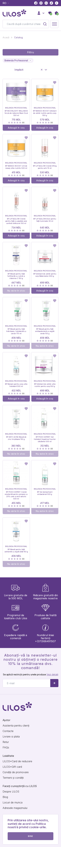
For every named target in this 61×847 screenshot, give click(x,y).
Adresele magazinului (15, 808)
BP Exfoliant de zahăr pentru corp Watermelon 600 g (44, 275)
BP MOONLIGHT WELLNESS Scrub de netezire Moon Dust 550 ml (16, 113)
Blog (5, 797)
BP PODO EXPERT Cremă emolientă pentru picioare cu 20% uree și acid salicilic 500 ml (16, 495)
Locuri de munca (12, 802)
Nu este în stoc (16, 290)
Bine (30, 836)
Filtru (30, 52)
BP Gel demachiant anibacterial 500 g (44, 493)
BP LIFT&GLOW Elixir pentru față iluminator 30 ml (44, 220)
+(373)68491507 (45, 641)
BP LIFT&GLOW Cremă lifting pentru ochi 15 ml (45, 167)
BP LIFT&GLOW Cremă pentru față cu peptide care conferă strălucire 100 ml (16, 221)
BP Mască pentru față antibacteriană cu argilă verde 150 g (44, 331)
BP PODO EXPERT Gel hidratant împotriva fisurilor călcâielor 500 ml (45, 439)
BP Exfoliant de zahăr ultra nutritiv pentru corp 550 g (44, 385)
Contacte (8, 731)
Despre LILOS (11, 791)
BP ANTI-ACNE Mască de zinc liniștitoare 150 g (16, 438)
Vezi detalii (52, 674)
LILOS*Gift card (12, 766)
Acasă (6, 37)
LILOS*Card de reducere (17, 761)
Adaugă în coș (16, 127)
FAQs (6, 747)
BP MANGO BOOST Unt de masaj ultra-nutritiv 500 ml (16, 167)
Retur (6, 742)
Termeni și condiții (13, 777)
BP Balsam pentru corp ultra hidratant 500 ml (16, 385)
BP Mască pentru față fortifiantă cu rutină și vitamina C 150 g (16, 276)
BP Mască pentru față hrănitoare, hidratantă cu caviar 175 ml (16, 331)
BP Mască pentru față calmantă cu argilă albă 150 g (16, 550)
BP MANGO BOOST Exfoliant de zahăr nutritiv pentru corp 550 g (44, 113)
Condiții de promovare (16, 772)
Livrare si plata (11, 736)
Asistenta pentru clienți (16, 725)
